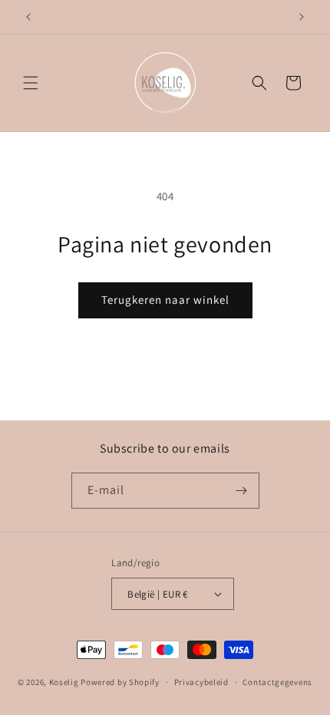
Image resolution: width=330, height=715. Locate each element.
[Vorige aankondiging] (28, 17)
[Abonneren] (242, 491)
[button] (31, 83)
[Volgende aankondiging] (301, 17)
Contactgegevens (277, 682)
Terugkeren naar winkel (165, 299)
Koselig (64, 682)
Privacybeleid (201, 682)
